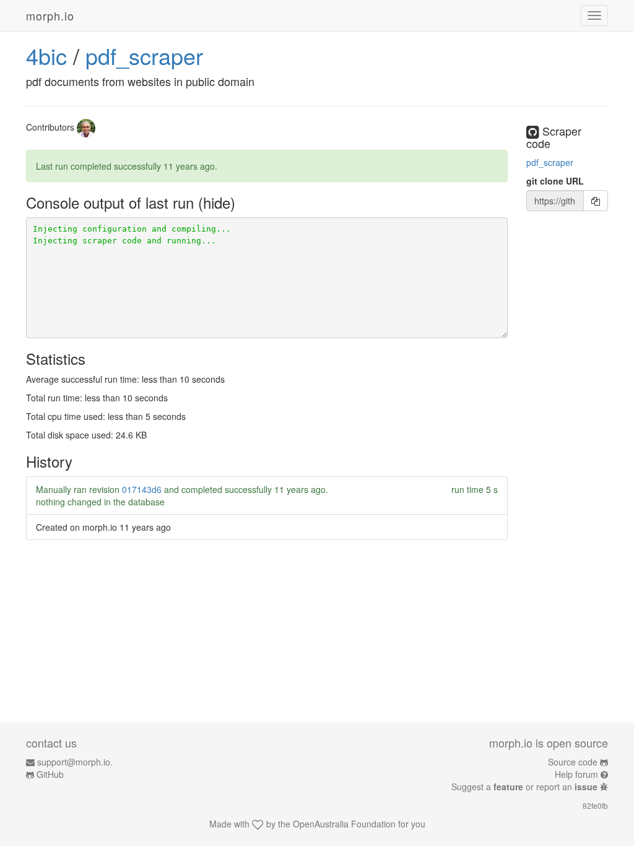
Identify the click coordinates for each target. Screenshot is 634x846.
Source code (572, 762)
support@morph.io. (75, 762)
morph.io (50, 15)
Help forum (576, 774)
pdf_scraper (144, 55)
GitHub (50, 774)
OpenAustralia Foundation (344, 824)
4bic (46, 55)
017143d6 (142, 489)
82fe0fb (595, 805)
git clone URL (555, 181)
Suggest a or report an (524, 786)
